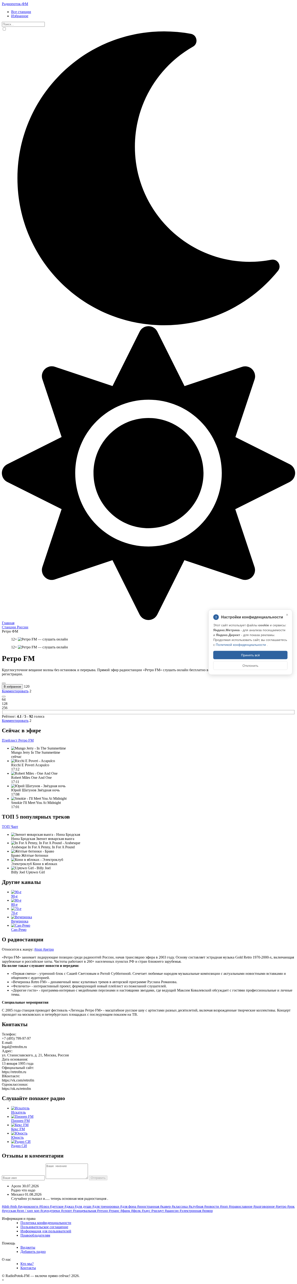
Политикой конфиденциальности (241, 644)
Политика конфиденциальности (45, 1223)
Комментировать (15, 691)
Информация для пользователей (45, 1231)
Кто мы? (27, 1264)
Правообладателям (35, 1235)
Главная (8, 623)
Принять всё (250, 655)
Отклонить (250, 665)
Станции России (15, 627)
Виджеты (27, 1247)
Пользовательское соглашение (44, 1227)
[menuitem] (153, 12)
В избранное (12, 686)
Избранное (19, 16)
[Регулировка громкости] (4, 696)
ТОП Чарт (10, 827)
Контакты (28, 1268)
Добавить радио (33, 1252)
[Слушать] (4, 683)
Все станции (21, 12)
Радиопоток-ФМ (15, 4)
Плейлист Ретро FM (18, 740)
